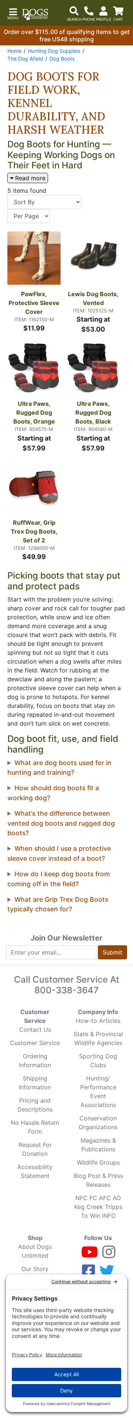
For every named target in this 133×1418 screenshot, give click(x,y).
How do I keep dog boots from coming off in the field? (58, 878)
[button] (13, 13)
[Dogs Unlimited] (35, 14)
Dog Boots (62, 58)
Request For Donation (35, 1149)
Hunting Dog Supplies (54, 51)
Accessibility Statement (34, 1171)
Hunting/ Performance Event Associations (98, 1092)
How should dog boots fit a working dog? (53, 792)
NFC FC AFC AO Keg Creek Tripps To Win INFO (98, 1206)
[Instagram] (108, 1255)
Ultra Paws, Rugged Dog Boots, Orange (34, 412)
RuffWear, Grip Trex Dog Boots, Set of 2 (35, 531)
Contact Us (35, 1029)
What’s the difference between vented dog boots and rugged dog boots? (61, 823)
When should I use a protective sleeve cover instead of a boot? (59, 853)
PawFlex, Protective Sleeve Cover (34, 302)
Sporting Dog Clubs (98, 1060)
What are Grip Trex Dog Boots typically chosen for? (57, 904)
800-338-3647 (66, 990)
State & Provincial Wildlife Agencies (98, 1038)
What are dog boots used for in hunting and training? (59, 767)
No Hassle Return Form (35, 1127)
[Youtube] (89, 1255)
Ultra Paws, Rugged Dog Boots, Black (94, 412)
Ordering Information (35, 1060)
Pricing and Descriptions (34, 1105)
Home (14, 51)
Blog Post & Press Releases (98, 1180)
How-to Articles (98, 1020)
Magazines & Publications (98, 1145)
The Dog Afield (25, 58)
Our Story (34, 1269)
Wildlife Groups (98, 1162)
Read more (30, 178)
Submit (112, 952)
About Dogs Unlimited (35, 1251)
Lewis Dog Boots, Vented (94, 298)
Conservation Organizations (98, 1122)
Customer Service (35, 1043)
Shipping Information (35, 1083)
